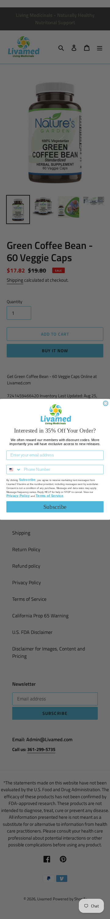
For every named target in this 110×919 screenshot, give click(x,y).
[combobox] (14, 469)
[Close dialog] (105, 403)
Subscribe (55, 507)
